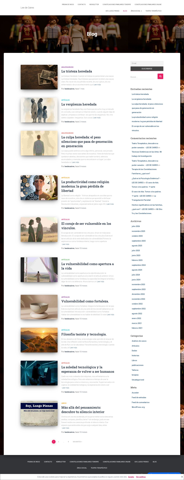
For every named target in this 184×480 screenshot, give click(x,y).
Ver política (141, 477)
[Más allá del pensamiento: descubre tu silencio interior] (39, 413)
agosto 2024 (137, 270)
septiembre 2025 (139, 241)
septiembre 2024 (139, 265)
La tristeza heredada (76, 71)
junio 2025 (136, 255)
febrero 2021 (137, 328)
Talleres (135, 370)
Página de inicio (68, 4)
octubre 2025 (137, 236)
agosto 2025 (137, 246)
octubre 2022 (137, 304)
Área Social (136, 11)
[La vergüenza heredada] (39, 110)
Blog (125, 11)
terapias (135, 375)
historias (135, 356)
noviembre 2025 (138, 231)
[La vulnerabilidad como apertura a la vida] (39, 269)
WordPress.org (138, 407)
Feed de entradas (139, 397)
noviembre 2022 (138, 299)
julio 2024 (136, 275)
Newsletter (94, 4)
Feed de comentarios (140, 402)
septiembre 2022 (139, 309)
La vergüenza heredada (79, 104)
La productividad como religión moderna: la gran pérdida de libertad (85, 186)
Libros (63, 403)
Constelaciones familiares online (148, 4)
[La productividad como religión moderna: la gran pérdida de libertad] (39, 187)
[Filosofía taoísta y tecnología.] (39, 340)
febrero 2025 (137, 260)
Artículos (65, 100)
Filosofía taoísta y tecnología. (84, 334)
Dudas (134, 351)
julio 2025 (136, 251)
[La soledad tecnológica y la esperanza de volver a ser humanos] (39, 373)
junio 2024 (136, 280)
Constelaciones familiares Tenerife (117, 4)
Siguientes (77, 442)
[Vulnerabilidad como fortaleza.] (39, 307)
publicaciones (137, 365)
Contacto (82, 4)
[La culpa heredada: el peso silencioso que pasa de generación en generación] (39, 143)
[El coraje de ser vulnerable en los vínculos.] (39, 229)
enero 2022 (136, 318)
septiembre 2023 (139, 289)
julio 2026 (136, 226)
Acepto (131, 477)
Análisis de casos (139, 341)
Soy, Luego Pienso (112, 11)
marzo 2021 (137, 323)
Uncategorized (67, 67)
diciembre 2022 (138, 294)
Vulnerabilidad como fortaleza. (85, 301)
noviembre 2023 (138, 284)
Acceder (135, 393)
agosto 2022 (137, 314)
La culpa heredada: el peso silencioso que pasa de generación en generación (87, 141)
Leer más (97, 85)
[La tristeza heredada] (39, 77)
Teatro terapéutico (153, 11)
